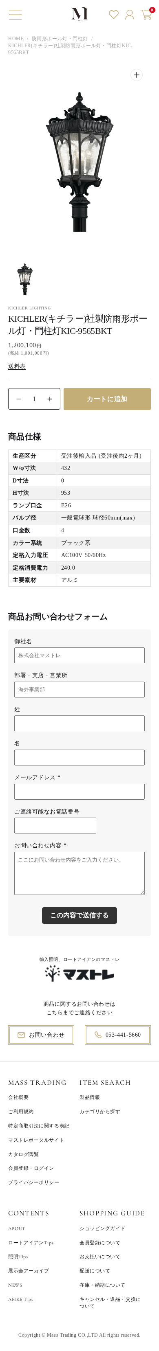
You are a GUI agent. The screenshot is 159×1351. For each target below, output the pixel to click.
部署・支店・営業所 (41, 675)
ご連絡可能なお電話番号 (47, 812)
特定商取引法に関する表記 (39, 1126)
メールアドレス (37, 777)
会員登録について (100, 1243)
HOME (16, 39)
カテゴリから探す (100, 1111)
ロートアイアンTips (30, 1243)
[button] (15, 15)
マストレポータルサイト (36, 1140)
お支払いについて (100, 1256)
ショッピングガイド (103, 1228)
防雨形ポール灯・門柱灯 (60, 39)
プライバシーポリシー (34, 1182)
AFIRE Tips (20, 1299)
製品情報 (90, 1097)
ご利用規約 (21, 1111)
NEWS (15, 1285)
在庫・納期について (103, 1285)
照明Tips (18, 1256)
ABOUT (17, 1228)
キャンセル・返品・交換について (110, 1302)
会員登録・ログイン (31, 1168)
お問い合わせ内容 (40, 845)
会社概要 (18, 1097)
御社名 (23, 641)
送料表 (17, 366)
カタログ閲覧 (23, 1154)
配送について (95, 1271)
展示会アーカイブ (28, 1271)
